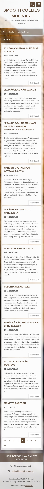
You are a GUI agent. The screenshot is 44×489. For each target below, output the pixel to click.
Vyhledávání (32, 4)
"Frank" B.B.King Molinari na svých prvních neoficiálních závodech (20, 126)
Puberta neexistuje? (17, 287)
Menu (38, 4)
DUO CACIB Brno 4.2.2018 (18, 248)
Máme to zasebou (15, 403)
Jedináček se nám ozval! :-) (20, 90)
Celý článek (34, 83)
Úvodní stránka (8, 32)
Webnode (29, 486)
